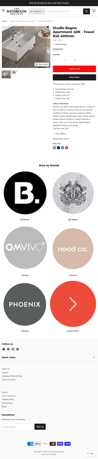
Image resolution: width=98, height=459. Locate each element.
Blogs (4, 406)
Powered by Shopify (49, 454)
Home (4, 21)
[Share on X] (58, 147)
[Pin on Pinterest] (66, 147)
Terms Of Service (9, 379)
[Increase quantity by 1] (75, 60)
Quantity (56, 55)
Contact (5, 372)
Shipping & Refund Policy (12, 376)
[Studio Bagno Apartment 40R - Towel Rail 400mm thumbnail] (6, 74)
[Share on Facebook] (54, 147)
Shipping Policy (8, 399)
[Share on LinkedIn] (62, 147)
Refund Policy (7, 403)
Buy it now (74, 77)
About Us (6, 369)
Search (4, 392)
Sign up (40, 426)
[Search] (86, 11)
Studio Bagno (61, 44)
